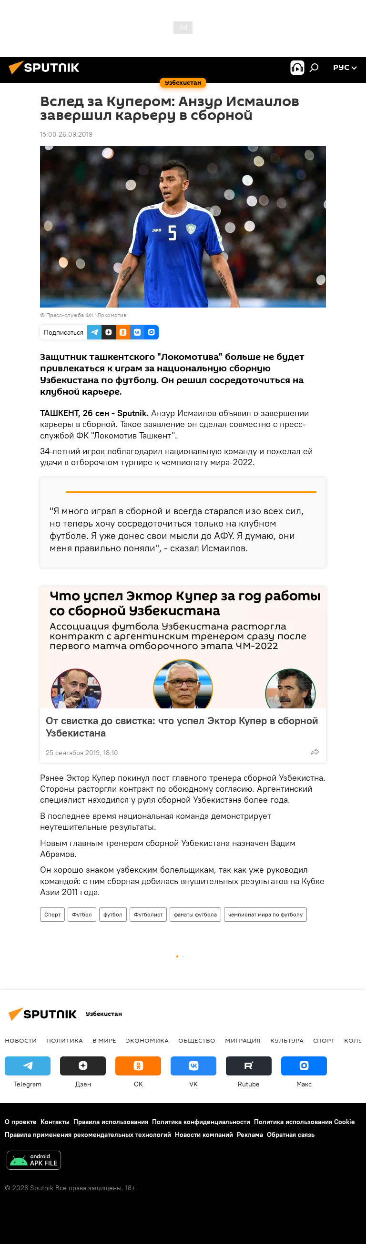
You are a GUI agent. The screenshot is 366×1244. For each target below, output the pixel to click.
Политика (64, 1040)
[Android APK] (33, 1161)
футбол (112, 914)
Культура (287, 1040)
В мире (104, 1040)
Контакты (55, 1121)
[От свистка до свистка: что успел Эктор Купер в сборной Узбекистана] (183, 647)
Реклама (250, 1134)
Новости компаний (204, 1134)
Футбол (82, 914)
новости (21, 1040)
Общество (196, 1040)
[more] (315, 751)
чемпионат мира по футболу (265, 914)
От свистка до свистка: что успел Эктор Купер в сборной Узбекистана (182, 726)
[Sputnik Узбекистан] (47, 75)
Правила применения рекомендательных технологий (88, 1134)
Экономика (147, 1040)
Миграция (243, 1040)
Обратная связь (291, 1134)
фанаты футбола (195, 914)
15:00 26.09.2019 (66, 134)
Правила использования (110, 1121)
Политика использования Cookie (304, 1121)
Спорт (52, 914)
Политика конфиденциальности (201, 1121)
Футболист (148, 914)
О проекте (21, 1121)
